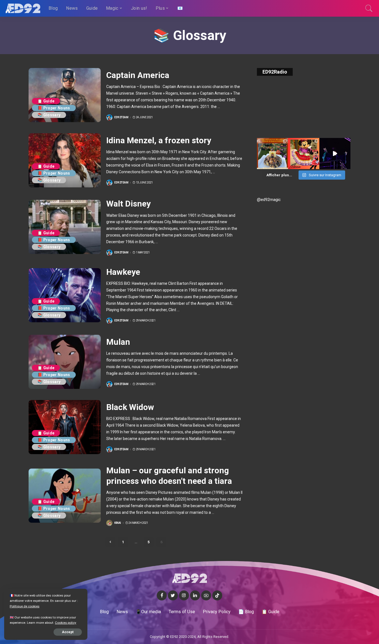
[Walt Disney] (65, 227)
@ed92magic (269, 199)
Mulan (118, 342)
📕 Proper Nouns (53, 108)
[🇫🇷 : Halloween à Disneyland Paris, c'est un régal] (272, 153)
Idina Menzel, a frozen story (158, 140)
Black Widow (130, 407)
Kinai (117, 523)
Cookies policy (65, 623)
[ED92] (23, 8)
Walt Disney (128, 203)
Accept (68, 632)
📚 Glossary (48, 115)
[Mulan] (65, 362)
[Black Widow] (65, 427)
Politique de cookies (24, 606)
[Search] (369, 8)
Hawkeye (123, 272)
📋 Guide (45, 101)
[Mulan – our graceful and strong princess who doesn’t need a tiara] (65, 496)
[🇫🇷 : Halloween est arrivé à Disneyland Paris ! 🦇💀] (303, 153)
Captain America (137, 75)
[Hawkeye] (65, 295)
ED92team (121, 117)
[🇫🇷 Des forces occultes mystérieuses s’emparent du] (334, 153)
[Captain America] (65, 95)
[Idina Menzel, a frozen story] (65, 160)
